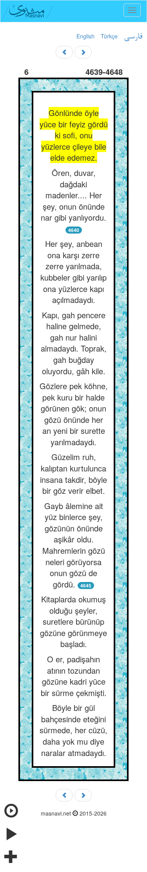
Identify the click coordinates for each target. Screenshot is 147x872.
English (85, 36)
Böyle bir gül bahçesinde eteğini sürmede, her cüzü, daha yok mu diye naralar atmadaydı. (73, 730)
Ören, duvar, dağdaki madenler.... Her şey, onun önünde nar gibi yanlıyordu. (73, 195)
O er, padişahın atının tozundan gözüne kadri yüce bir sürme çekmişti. (74, 675)
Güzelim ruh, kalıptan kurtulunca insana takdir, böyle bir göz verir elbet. (73, 473)
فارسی (133, 37)
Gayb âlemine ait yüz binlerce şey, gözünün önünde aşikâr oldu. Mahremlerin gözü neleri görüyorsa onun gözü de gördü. (73, 545)
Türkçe (109, 36)
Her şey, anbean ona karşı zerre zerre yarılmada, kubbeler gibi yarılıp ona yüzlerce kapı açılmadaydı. (73, 271)
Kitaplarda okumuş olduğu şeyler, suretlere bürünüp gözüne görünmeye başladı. (73, 621)
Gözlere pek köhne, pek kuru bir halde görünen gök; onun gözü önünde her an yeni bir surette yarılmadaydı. (74, 414)
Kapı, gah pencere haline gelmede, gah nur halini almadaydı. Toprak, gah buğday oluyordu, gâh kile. (74, 343)
